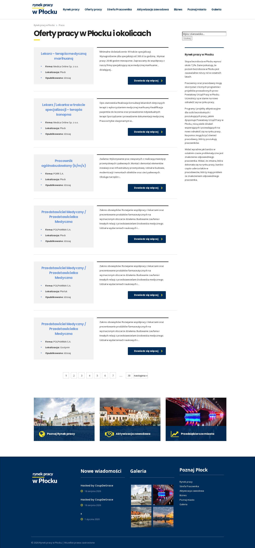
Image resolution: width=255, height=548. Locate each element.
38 (129, 375)
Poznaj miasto (197, 9)
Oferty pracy (93, 9)
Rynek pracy (71, 9)
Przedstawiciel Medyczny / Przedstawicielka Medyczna (63, 216)
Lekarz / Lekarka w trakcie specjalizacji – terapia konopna (63, 109)
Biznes (178, 9)
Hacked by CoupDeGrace (97, 485)
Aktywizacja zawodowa (153, 9)
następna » (141, 375)
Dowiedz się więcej (146, 80)
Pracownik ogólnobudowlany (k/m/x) (63, 163)
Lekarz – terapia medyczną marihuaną (63, 56)
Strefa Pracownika (119, 9)
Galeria (216, 9)
